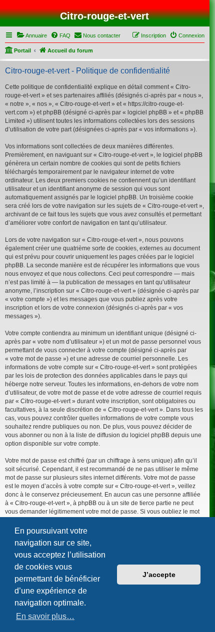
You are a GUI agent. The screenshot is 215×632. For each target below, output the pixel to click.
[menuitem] (31, 35)
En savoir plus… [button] (45, 616)
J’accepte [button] (159, 575)
